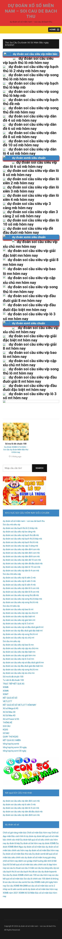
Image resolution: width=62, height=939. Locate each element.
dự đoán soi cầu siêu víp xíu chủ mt (18, 638)
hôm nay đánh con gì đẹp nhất (23, 861)
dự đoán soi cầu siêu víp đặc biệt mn (19, 652)
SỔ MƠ (6, 733)
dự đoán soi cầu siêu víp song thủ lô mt (20, 634)
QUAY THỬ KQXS (10, 737)
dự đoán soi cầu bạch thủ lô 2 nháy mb (20, 528)
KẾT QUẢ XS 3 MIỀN (12, 740)
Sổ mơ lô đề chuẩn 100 (15, 444)
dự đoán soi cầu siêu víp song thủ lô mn (20, 669)
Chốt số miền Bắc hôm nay (39, 832)
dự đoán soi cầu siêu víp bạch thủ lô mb (20, 542)
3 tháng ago (16, 456)
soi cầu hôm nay (44, 875)
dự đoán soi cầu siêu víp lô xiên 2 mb (19, 578)
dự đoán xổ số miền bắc (34, 847)
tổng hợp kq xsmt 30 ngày (14, 751)
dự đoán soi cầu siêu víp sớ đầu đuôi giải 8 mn (23, 662)
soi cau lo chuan (14, 868)
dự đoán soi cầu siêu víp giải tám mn (19, 655)
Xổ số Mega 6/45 (10, 708)
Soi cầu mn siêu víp (11, 641)
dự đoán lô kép (13, 843)
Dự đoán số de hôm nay (31, 843)
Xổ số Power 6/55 (11, 719)
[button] (54, 29)
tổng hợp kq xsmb (11, 744)
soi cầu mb (10, 882)
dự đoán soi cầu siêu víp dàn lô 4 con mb (21, 570)
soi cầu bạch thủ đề (25, 871)
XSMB (6, 687)
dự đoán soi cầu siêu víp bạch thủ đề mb (21, 535)
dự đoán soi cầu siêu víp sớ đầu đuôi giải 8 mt (23, 627)
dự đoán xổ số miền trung (36, 857)
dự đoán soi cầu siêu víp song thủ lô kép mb (22, 599)
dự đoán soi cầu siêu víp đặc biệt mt (19, 616)
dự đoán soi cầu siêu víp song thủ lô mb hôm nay (31, 77)
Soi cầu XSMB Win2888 (17, 886)
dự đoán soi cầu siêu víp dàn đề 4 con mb (21, 549)
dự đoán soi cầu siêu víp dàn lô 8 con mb (21, 592)
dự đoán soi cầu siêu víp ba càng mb (19, 531)
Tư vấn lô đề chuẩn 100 (13, 680)
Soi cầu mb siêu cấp (12, 574)
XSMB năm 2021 (10, 893)
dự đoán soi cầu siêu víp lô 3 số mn (18, 659)
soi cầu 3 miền (27, 868)
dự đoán (30, 836)
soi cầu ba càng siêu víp (45, 868)
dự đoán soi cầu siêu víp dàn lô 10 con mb (21, 567)
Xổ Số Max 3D (9, 712)
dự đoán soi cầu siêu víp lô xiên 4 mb (19, 585)
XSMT (6, 694)
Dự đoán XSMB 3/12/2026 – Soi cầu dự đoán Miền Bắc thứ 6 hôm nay (15, 449)
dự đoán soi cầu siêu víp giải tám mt (19, 620)
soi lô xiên (12, 889)
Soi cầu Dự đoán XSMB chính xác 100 (19, 875)
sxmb (19, 889)
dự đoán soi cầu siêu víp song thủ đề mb (21, 595)
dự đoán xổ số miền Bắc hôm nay (44, 850)
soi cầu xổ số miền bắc (38, 886)
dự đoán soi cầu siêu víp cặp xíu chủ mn (20, 648)
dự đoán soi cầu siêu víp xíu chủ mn (19, 673)
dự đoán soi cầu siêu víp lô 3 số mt (18, 623)
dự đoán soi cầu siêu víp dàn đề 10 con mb (22, 560)
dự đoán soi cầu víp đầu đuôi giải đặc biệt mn (23, 666)
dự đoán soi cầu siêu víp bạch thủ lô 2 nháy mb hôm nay (30, 69)
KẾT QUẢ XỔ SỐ (10, 698)
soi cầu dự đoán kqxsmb (46, 871)
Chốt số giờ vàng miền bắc (15, 832)
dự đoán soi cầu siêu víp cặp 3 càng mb (20, 546)
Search (39, 468)
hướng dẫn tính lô (45, 861)
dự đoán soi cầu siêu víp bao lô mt (18, 609)
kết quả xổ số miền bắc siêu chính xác (29, 864)
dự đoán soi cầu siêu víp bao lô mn (18, 645)
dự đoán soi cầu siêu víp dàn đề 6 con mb (21, 553)
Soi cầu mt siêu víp (11, 606)
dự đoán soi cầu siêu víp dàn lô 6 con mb (21, 588)
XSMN (6, 691)
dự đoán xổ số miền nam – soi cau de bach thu (31, 11)
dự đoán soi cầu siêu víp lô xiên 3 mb (19, 581)
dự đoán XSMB (49, 843)
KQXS (5, 729)
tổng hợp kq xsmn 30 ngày (15, 747)
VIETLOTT (7, 701)
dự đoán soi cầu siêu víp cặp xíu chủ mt (20, 613)
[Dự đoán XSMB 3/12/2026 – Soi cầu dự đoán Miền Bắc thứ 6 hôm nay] (16, 431)
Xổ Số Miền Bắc (32, 893)
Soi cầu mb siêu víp (11, 524)
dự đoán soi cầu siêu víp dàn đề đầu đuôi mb (23, 563)
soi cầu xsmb (21, 882)
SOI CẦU (6, 726)
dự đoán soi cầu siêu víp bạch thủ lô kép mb (22, 539)
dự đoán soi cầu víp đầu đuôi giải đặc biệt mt (23, 630)
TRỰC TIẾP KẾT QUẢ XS (13, 684)
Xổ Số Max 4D (9, 715)
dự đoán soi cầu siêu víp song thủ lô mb (20, 602)
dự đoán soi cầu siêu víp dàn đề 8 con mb (21, 556)
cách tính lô (20, 836)
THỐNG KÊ (7, 722)
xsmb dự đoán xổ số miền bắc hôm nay (40, 889)
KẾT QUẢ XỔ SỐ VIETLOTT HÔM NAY (19, 705)
